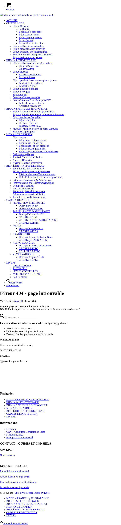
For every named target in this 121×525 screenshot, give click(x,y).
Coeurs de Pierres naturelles (26, 97)
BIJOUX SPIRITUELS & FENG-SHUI (26, 405)
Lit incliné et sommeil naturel (14, 471)
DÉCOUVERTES (22, 265)
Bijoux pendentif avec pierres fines (30, 51)
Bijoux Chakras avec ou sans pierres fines (33, 111)
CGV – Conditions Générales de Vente (25, 431)
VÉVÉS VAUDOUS (23, 254)
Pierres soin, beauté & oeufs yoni (29, 191)
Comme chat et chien (23, 185)
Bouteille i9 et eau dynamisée (14, 487)
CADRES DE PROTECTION (21, 413)
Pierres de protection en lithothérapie (18, 482)
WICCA (17, 225)
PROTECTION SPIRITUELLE (29, 202)
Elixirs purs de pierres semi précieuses (31, 171)
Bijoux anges (19, 137)
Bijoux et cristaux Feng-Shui (27, 117)
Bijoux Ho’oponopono (24, 131)
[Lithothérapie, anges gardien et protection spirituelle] (27, 15)
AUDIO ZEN (20, 268)
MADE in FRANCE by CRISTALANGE (27, 399)
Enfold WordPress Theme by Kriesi (32, 492)
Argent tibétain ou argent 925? (15, 476)
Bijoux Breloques (21, 91)
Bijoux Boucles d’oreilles (25, 88)
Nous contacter (7, 455)
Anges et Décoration (23, 160)
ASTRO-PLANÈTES (24, 242)
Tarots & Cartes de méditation (27, 157)
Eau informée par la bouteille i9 (28, 168)
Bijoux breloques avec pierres (27, 57)
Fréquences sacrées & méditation (29, 194)
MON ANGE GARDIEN (19, 408)
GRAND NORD (21, 234)
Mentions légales (14, 434)
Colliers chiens (20, 277)
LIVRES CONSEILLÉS (25, 271)
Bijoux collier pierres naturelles (28, 46)
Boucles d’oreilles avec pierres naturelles (33, 54)
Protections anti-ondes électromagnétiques (33, 182)
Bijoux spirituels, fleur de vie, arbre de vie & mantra (38, 114)
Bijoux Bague (19, 94)
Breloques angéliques (23, 154)
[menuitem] (63, 20)
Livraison (11, 429)
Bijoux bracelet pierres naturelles (29, 49)
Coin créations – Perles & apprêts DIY (32, 100)
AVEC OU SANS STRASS (27, 274)
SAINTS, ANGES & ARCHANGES (31, 211)
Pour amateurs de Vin (23, 188)
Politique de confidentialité (19, 437)
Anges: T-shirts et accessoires (27, 163)
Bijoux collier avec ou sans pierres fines (32, 63)
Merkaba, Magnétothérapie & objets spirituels (35, 128)
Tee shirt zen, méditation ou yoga (29, 197)
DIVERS (11, 416)
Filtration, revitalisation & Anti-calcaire (32, 180)
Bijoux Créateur (21, 26)
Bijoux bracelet (20, 71)
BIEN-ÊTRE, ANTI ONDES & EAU (25, 411)
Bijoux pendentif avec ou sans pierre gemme (35, 80)
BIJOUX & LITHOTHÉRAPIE (22, 402)
